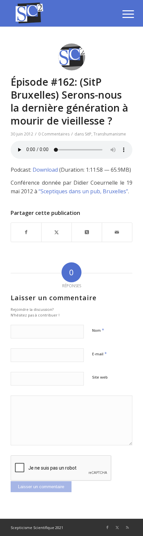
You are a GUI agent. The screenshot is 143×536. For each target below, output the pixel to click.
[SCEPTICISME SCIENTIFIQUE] (59, 13)
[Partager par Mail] (117, 232)
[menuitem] (123, 14)
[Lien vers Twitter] (117, 527)
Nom (98, 330)
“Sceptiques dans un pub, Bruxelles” (83, 191)
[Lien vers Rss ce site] (127, 527)
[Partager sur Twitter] (57, 232)
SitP (88, 134)
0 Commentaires (54, 134)
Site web (100, 377)
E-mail (99, 354)
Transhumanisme (109, 134)
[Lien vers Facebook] (107, 527)
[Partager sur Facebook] (26, 232)
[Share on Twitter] (87, 232)
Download (45, 169)
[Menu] (123, 14)
